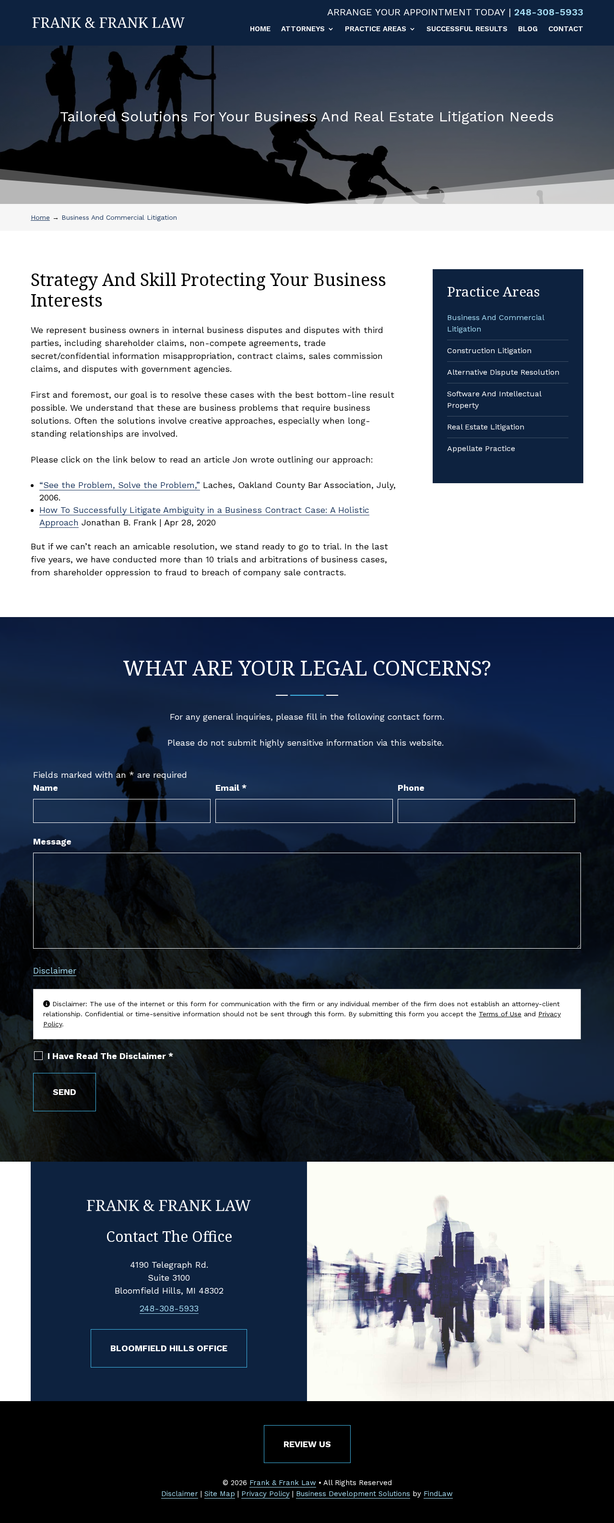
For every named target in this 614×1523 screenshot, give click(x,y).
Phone (411, 788)
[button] (604, 1453)
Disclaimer (54, 970)
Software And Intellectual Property (494, 399)
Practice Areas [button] (375, 29)
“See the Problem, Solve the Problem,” (119, 485)
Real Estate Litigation (485, 426)
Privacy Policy (265, 1493)
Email (231, 788)
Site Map (219, 1493)
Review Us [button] (307, 1444)
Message (52, 841)
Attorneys (303, 29)
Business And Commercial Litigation (495, 323)
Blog (528, 29)
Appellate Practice (481, 448)
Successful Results (467, 29)
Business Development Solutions (353, 1493)
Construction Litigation (489, 350)
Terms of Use (500, 1014)
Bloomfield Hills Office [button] (168, 1348)
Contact (565, 29)
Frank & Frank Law (282, 1482)
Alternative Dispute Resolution (503, 372)
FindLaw (438, 1493)
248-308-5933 (548, 12)
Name (45, 788)
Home (260, 29)
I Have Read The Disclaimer (110, 1056)
